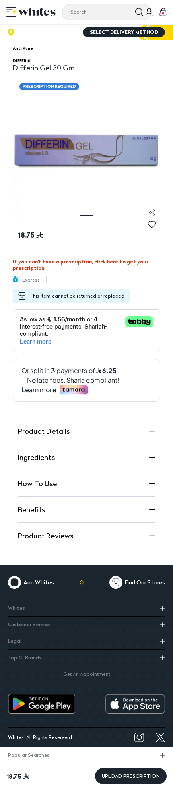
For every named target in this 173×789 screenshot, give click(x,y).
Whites (16, 608)
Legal (14, 641)
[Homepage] (37, 12)
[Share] (152, 213)
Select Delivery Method (124, 32)
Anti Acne (23, 48)
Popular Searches (28, 755)
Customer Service (29, 624)
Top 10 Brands (24, 657)
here (112, 261)
